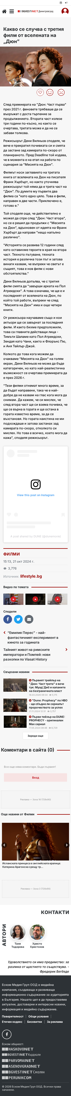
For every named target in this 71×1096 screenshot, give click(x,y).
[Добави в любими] (41, 92)
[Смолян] (23, 1072)
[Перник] (16, 1077)
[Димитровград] (35, 11)
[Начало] (4, 11)
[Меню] (11, 11)
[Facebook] (6, 1034)
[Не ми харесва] (63, 92)
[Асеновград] (21, 1066)
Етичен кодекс (12, 1021)
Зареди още (35, 735)
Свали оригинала (14, 50)
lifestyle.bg (31, 576)
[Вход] (65, 11)
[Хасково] (17, 1049)
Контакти (55, 912)
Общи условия (38, 1016)
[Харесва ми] (51, 92)
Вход (35, 777)
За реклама (55, 1021)
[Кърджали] (21, 1054)
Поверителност (12, 1016)
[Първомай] (18, 1060)
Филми (11, 554)
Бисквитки (34, 1021)
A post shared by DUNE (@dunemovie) (35, 536)
